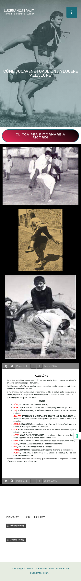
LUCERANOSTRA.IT (19, 11)
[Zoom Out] (33, 366)
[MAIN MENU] (71, 12)
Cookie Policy (17, 539)
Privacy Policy (17, 525)
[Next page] (12, 366)
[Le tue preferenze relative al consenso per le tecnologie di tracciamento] (77, 436)
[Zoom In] (40, 366)
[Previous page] (6, 366)
